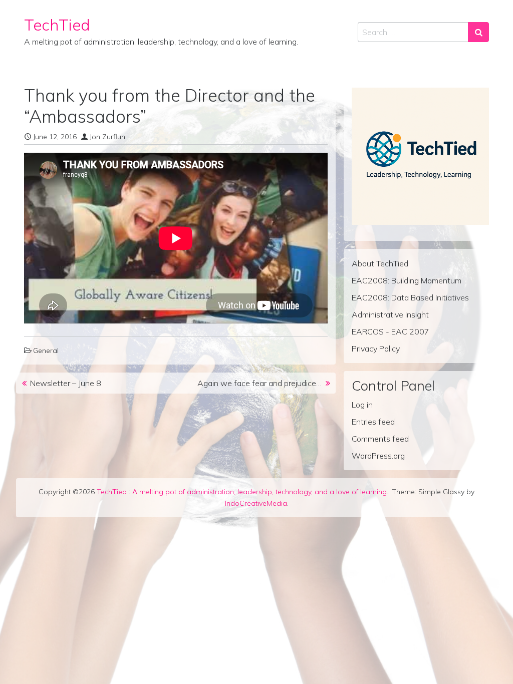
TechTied (57, 25)
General (46, 350)
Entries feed (373, 422)
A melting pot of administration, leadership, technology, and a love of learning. (260, 491)
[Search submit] (478, 32)
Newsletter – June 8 (65, 383)
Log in (362, 405)
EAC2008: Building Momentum (406, 280)
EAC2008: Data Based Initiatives (410, 297)
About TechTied (380, 263)
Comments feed (380, 439)
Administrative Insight (390, 314)
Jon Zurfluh (107, 136)
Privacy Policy (376, 349)
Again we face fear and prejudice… (259, 383)
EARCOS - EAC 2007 (390, 331)
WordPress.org (378, 456)
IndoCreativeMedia (256, 503)
